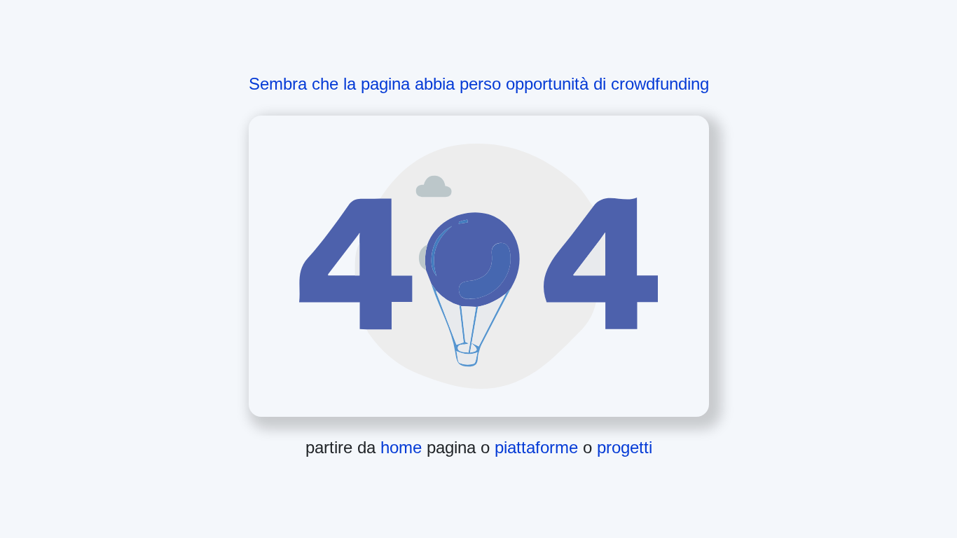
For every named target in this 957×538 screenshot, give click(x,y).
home (403, 447)
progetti (624, 447)
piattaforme (539, 447)
